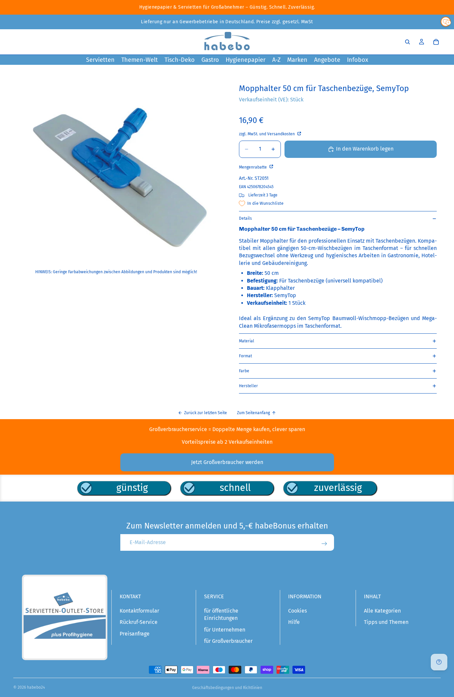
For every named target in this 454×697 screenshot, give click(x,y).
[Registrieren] (324, 544)
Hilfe (294, 622)
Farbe (244, 371)
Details (245, 218)
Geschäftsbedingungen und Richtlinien (227, 687)
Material (246, 341)
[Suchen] (407, 42)
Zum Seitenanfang (253, 412)
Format (245, 356)
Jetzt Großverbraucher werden (227, 462)
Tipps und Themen (386, 622)
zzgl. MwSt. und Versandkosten (267, 134)
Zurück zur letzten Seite (205, 412)
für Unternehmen (224, 630)
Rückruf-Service (139, 622)
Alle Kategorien (382, 611)
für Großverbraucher (228, 641)
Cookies (297, 611)
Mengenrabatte (253, 167)
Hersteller (248, 386)
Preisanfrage (135, 634)
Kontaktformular (139, 611)
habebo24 (36, 687)
